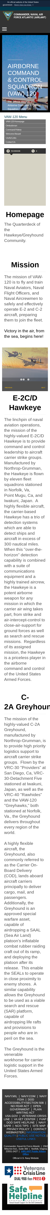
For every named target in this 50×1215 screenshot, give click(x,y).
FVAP (42, 1119)
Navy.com (28, 1096)
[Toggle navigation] (4, 29)
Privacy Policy (18, 1129)
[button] (24, 5)
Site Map (38, 1125)
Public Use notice (32, 1135)
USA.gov (11, 1115)
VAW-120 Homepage (15, 121)
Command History (13, 130)
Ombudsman (11, 125)
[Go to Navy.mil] (25, 8)
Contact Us (10, 142)
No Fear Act (20, 1106)
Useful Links (11, 138)
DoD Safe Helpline (21, 1122)
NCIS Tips (21, 1125)
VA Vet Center (24, 1119)
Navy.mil (11, 1096)
